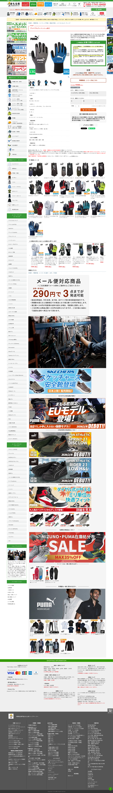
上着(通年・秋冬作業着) (33, 750)
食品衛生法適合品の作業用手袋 (95, 740)
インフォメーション (96, 769)
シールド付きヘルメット (14, 725)
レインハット (51, 772)
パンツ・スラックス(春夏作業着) (36, 735)
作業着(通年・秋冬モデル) (34, 748)
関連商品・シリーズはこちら (88, 80)
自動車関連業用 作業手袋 (94, 750)
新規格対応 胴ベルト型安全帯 (15, 754)
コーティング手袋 (43, 23)
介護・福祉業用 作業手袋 (94, 752)
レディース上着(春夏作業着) (34, 739)
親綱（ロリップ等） (13, 762)
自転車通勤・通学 (52, 777)
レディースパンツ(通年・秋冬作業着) (37, 764)
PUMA (55, 273)
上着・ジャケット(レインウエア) (55, 762)
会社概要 (90, 771)
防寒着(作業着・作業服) (53, 733)
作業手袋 (35, 23)
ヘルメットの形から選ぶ (14, 740)
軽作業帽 (10, 735)
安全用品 (76, 767)
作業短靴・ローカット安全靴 (75, 727)
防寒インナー (51, 742)
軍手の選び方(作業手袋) (93, 759)
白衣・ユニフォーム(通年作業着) (36, 773)
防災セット (70, 775)
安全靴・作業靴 (76, 723)
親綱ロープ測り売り (13, 769)
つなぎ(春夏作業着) (32, 737)
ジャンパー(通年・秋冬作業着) (35, 751)
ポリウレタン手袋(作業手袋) (94, 733)
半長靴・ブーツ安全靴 (73, 730)
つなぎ (49, 770)
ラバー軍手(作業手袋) (93, 728)
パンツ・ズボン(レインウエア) (55, 765)
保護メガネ (70, 769)
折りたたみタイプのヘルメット (15, 738)
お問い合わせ (91, 786)
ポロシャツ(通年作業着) (33, 768)
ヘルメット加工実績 (13, 748)
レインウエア (56, 758)
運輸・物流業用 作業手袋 (94, 748)
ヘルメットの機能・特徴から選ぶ (16, 744)
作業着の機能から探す (53, 747)
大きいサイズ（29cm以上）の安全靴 (76, 756)
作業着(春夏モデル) (32, 727)
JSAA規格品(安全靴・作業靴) (75, 742)
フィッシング (51, 776)
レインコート (51, 767)
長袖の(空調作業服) (52, 726)
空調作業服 (50, 723)
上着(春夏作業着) (32, 729)
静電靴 (69, 744)
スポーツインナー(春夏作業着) (35, 734)
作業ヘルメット (17, 723)
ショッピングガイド (92, 782)
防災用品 (76, 773)
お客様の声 (90, 774)
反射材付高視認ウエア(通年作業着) (36, 769)
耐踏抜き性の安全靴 (72, 746)
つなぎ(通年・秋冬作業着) (34, 758)
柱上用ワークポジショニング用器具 (16, 759)
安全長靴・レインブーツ (73, 733)
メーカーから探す (43, 273)
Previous (30, 54)
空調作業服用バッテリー (54, 729)
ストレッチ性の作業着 (53, 755)
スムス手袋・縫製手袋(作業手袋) (95, 735)
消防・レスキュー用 (13, 767)
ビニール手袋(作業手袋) (93, 732)
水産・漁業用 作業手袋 (93, 743)
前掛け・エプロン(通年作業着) (35, 774)
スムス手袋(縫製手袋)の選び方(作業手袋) (96, 764)
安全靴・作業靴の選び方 (73, 763)
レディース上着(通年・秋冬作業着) (36, 763)
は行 (51, 273)
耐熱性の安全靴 (71, 747)
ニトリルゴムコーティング (63, 23)
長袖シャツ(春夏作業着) (33, 730)
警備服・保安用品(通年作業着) (35, 771)
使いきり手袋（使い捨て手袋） (95, 738)
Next (67, 54)
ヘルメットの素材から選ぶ (14, 742)
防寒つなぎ (50, 740)
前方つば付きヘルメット (14, 728)
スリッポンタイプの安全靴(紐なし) (76, 735)
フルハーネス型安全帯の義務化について (16, 756)
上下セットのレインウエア (54, 760)
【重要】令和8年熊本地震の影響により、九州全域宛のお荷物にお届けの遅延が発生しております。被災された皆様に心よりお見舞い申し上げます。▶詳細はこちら (56, 19)
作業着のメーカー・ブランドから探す (56, 744)
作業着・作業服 (37, 723)
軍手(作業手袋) (91, 727)
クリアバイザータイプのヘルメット (16, 727)
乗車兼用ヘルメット (13, 737)
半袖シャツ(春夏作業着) (33, 732)
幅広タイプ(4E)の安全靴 (73, 754)
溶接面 (69, 771)
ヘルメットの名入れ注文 (14, 746)
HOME (30, 23)
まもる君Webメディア (93, 785)
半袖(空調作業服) (52, 728)
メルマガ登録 (91, 779)
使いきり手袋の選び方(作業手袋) (95, 766)
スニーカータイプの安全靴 (74, 725)
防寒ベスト (50, 738)
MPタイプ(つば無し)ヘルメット (15, 730)
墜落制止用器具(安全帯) (17, 750)
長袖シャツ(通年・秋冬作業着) (35, 753)
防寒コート (50, 737)
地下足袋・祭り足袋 (72, 732)
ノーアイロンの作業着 (33, 743)
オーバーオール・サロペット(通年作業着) (36, 760)
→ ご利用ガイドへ (73, 156)
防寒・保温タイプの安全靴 (74, 760)
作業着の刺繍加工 (32, 725)
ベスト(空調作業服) (52, 724)
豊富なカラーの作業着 (33, 744)
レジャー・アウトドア (53, 774)
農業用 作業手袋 (91, 745)
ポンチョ (50, 768)
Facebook (90, 773)
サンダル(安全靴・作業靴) (74, 737)
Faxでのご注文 (91, 783)
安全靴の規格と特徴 (72, 764)
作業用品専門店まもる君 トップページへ (27, 716)
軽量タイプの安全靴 (72, 752)
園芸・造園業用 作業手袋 (94, 742)
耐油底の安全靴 (71, 751)
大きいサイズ (51, 779)
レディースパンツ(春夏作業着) (35, 740)
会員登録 (90, 778)
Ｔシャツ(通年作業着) (33, 766)
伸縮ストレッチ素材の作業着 (35, 746)
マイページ (90, 776)
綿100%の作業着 (52, 750)
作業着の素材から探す (53, 749)
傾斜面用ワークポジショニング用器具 (16, 765)
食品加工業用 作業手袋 (93, 747)
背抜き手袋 (52, 23)
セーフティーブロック (13, 761)
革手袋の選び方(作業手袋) (94, 757)
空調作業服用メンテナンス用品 (55, 731)
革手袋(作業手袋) (92, 725)
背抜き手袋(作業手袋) (93, 737)
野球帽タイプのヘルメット (14, 732)
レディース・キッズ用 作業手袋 (95, 755)
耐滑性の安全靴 (71, 749)
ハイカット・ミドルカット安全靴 (76, 728)
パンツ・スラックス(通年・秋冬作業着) (36, 755)
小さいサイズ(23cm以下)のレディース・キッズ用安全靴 (76, 758)
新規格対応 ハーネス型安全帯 (15, 752)
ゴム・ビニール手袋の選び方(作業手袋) (96, 761)
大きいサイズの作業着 (53, 752)
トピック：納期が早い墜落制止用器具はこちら (21, 9)
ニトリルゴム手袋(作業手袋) (94, 730)
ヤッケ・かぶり (51, 763)
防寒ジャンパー (51, 735)
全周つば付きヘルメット (14, 733)
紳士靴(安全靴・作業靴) (73, 738)
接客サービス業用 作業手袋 (94, 753)
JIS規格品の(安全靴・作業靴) (75, 740)
